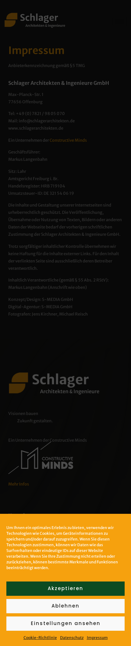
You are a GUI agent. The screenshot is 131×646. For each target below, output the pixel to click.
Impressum (97, 637)
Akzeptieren (65, 588)
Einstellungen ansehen (65, 623)
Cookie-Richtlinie (40, 637)
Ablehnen (65, 605)
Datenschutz (72, 637)
